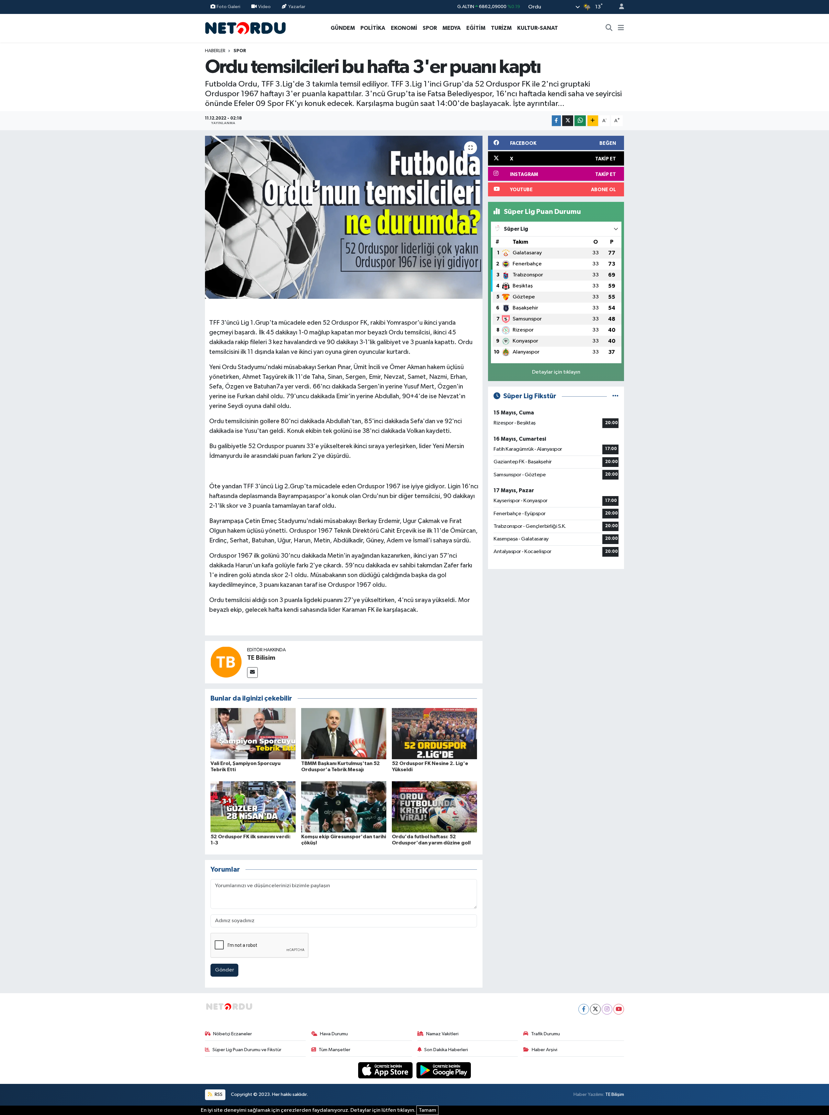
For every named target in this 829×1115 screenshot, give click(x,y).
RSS (218, 1094)
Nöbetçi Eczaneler (232, 1033)
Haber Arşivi (544, 1049)
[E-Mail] (252, 672)
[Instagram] (607, 1009)
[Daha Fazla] (592, 120)
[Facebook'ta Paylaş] (556, 120)
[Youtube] (618, 1009)
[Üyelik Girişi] (619, 7)
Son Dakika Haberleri (446, 1049)
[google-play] (443, 1070)
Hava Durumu (334, 1033)
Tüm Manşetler (334, 1049)
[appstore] (386, 1070)
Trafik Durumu (545, 1033)
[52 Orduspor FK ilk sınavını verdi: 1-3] (253, 806)
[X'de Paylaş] (567, 120)
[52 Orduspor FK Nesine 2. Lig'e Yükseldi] (434, 733)
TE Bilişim (614, 1094)
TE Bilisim (261, 658)
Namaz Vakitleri (442, 1033)
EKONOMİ (404, 28)
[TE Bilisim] (226, 662)
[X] (595, 1009)
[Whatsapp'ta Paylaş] (580, 120)
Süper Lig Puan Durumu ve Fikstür (246, 1049)
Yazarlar (296, 6)
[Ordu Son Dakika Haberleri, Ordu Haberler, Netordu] (245, 27)
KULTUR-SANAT (537, 28)
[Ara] (609, 28)
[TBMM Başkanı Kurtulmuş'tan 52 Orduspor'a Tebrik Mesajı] (343, 733)
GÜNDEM (343, 28)
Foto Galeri (228, 6)
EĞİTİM (475, 28)
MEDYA (451, 28)
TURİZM (501, 28)
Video (264, 6)
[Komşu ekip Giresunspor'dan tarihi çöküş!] (343, 806)
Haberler (215, 51)
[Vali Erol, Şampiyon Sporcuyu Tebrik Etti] (253, 733)
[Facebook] (583, 1009)
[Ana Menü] (621, 28)
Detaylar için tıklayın (556, 372)
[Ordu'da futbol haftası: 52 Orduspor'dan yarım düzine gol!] (434, 806)
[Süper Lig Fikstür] (615, 396)
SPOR (430, 28)
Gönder (224, 970)
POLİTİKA (372, 28)
